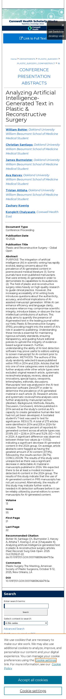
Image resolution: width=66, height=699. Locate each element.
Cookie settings (46, 660)
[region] (33, 666)
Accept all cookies (33, 680)
